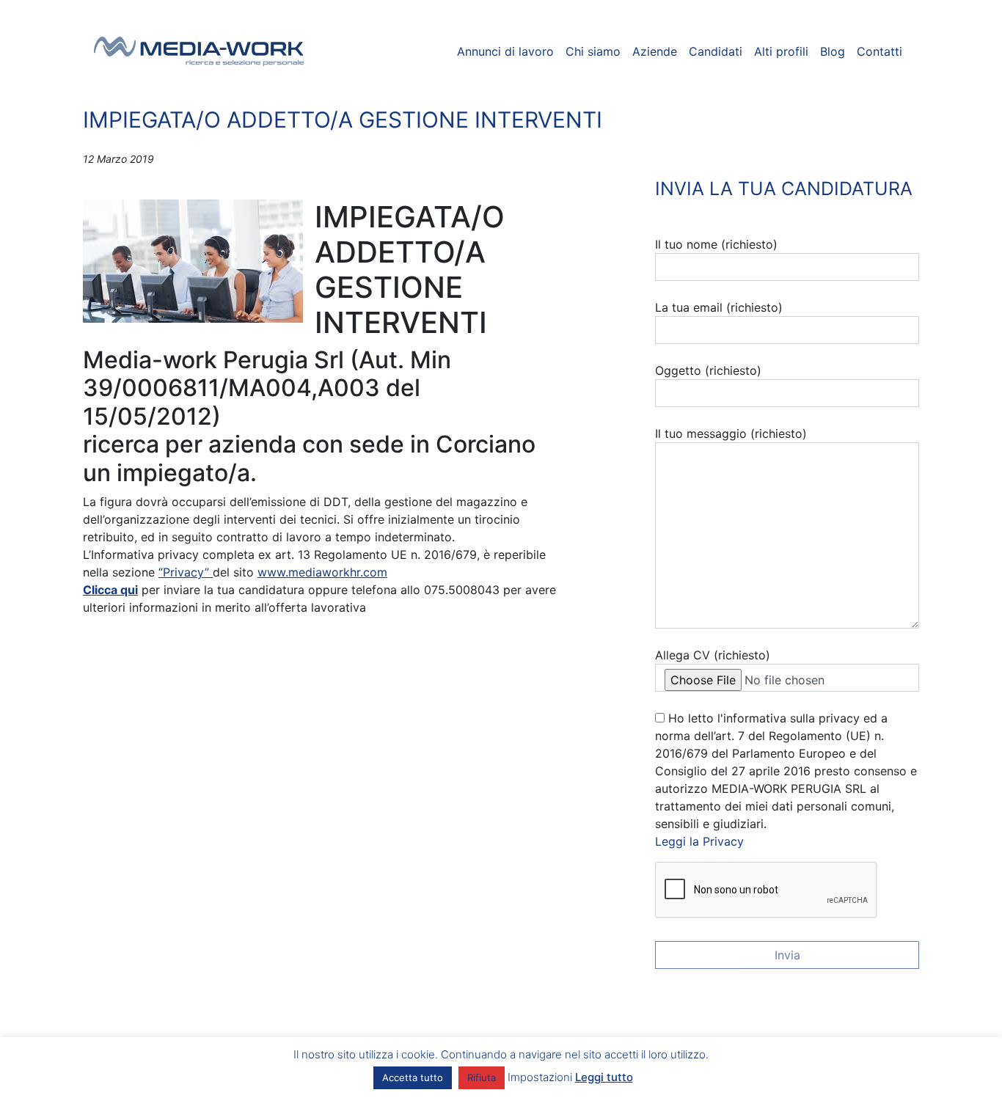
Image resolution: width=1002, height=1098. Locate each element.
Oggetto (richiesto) (708, 370)
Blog (832, 51)
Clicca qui (110, 589)
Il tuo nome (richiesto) (716, 244)
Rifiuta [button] (481, 1077)
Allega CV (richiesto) (712, 655)
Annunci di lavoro (505, 51)
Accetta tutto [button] (412, 1077)
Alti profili (781, 51)
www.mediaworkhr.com (322, 572)
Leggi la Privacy (699, 841)
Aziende (654, 51)
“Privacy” (185, 572)
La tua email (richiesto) (719, 307)
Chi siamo (593, 51)
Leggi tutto (604, 1077)
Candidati (715, 51)
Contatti (879, 51)
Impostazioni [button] (540, 1077)
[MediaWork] (199, 51)
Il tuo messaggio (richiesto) (731, 433)
